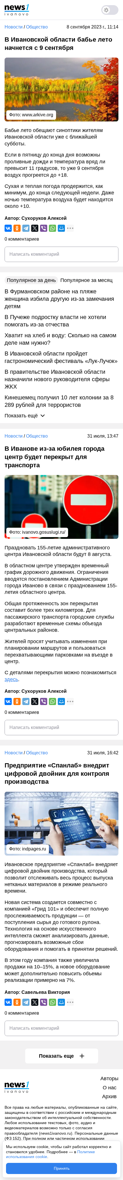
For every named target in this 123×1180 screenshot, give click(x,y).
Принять (62, 1168)
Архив (109, 1096)
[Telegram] (25, 228)
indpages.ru (34, 848)
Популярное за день (31, 280)
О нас (109, 1087)
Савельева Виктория (45, 992)
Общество (37, 27)
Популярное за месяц (86, 280)
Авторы (109, 1078)
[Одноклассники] (17, 228)
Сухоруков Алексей (44, 218)
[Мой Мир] (61, 228)
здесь (11, 679)
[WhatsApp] (52, 228)
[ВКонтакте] (8, 228)
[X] (34, 228)
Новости (14, 27)
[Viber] (43, 228)
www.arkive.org (37, 114)
